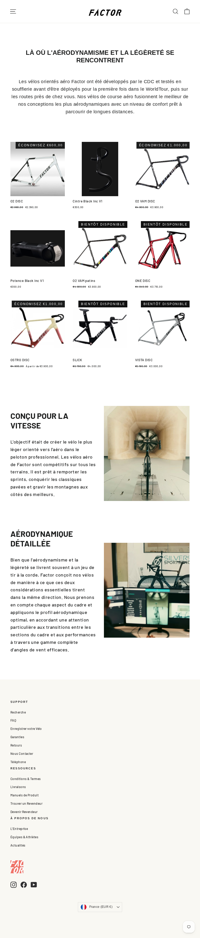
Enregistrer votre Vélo (26, 728)
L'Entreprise (19, 828)
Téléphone (18, 762)
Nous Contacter (21, 753)
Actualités (18, 845)
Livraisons (18, 787)
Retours (16, 745)
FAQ (13, 720)
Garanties (17, 737)
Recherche (18, 712)
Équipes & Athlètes (24, 837)
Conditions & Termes (25, 779)
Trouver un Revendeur (26, 803)
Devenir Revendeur (24, 812)
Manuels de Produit (24, 795)
